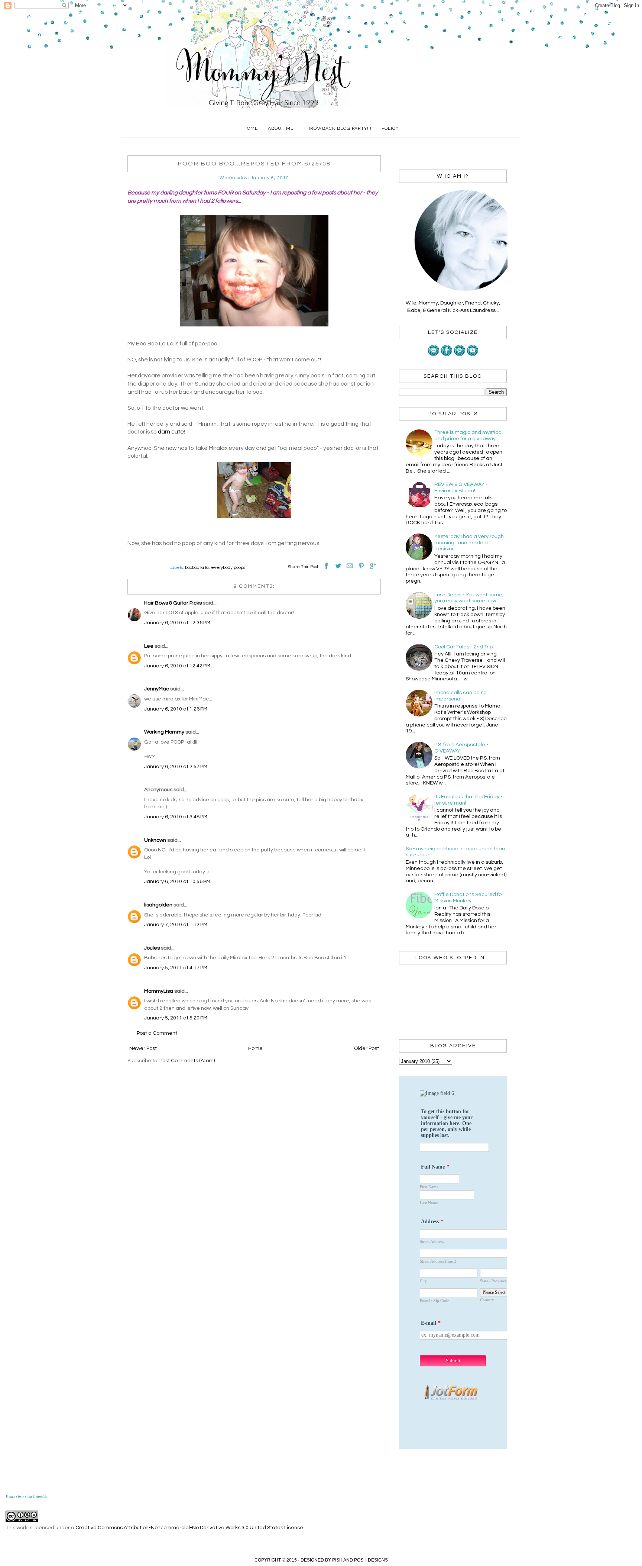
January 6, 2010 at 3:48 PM (175, 816)
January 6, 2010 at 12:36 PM (177, 622)
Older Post (366, 1048)
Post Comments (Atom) (187, 1060)
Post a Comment (157, 1033)
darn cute (171, 432)
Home (250, 128)
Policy (390, 128)
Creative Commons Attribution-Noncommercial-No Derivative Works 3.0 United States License (189, 1527)
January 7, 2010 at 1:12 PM (175, 924)
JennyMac (156, 689)
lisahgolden (158, 905)
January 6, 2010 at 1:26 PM (175, 709)
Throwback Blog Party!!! (338, 128)
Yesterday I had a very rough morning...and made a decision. (469, 543)
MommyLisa (158, 991)
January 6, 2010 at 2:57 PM (175, 766)
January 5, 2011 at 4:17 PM (175, 967)
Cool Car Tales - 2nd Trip (463, 647)
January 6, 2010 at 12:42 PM (177, 665)
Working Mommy (164, 732)
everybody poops (228, 567)
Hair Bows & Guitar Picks (173, 603)
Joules (152, 948)
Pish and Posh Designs (360, 1560)
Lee (148, 646)
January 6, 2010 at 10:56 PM (177, 881)
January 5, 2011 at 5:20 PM (175, 1018)
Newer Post (143, 1048)
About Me (281, 128)
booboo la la (197, 567)
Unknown (155, 840)
